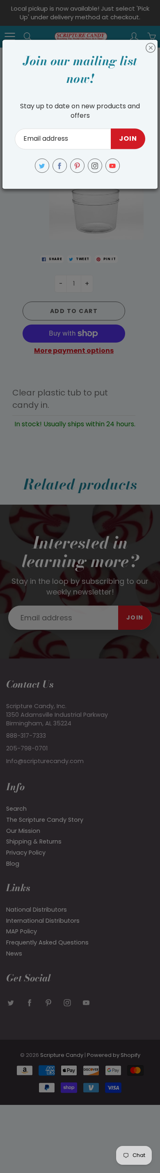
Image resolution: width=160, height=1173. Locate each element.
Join (128, 139)
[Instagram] (95, 165)
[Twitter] (42, 165)
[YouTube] (112, 165)
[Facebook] (60, 165)
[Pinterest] (77, 165)
